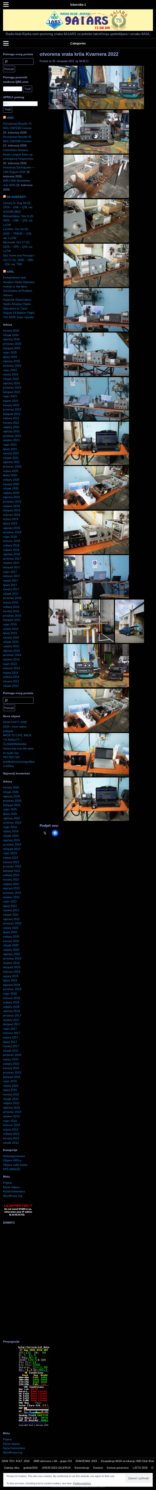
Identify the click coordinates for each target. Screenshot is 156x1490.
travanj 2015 (11, 637)
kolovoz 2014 (11, 668)
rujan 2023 (10, 396)
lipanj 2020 (10, 475)
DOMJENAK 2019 (86, 1461)
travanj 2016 (11, 611)
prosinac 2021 (12, 435)
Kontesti (98, 1467)
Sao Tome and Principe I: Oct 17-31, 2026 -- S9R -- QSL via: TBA (19, 260)
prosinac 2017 (12, 558)
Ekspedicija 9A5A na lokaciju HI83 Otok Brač (127, 1461)
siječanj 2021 (11, 462)
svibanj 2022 (11, 418)
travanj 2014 (11, 681)
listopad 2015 (11, 619)
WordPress (69, 1487)
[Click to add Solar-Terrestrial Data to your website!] (33, 1426)
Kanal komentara (14, 1191)
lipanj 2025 (10, 357)
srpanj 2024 (10, 374)
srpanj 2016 (10, 602)
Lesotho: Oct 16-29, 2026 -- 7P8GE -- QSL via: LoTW (17, 233)
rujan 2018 (10, 536)
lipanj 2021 (10, 449)
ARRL (10, 271)
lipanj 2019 (10, 523)
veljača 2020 (11, 492)
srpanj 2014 (10, 672)
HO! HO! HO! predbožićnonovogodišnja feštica (18, 762)
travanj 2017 (11, 589)
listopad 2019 (11, 510)
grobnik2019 (30, 1467)
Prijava (7, 1182)
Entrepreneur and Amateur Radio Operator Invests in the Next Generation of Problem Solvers (19, 286)
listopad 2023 (11, 392)
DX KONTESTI (16, 196)
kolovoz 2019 (11, 514)
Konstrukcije (82, 1467)
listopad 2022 (11, 414)
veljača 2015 (11, 646)
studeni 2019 (11, 506)
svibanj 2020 (11, 479)
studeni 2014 (11, 659)
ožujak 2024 (11, 378)
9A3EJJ (84, 61)
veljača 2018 (11, 549)
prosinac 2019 (12, 501)
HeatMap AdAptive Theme (92, 1487)
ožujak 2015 (11, 641)
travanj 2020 (11, 484)
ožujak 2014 (11, 685)
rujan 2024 (10, 370)
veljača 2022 (11, 427)
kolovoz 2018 (11, 541)
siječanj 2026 (11, 339)
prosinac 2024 (12, 365)
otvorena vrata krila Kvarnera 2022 (79, 54)
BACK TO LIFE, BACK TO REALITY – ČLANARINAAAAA (17, 740)
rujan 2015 (10, 624)
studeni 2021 (11, 440)
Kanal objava (11, 1187)
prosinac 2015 (12, 615)
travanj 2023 (11, 405)
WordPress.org (12, 1195)
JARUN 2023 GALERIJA (56, 1467)
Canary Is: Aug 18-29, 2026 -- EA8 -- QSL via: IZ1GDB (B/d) (18, 207)
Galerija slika (11, 1467)
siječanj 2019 (11, 528)
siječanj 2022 (11, 431)
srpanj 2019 (10, 519)
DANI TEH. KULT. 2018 (15, 1461)
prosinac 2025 (12, 343)
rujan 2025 (10, 352)
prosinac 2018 (12, 532)
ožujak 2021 (11, 457)
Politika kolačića (82, 1483)
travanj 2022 (11, 422)
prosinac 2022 (12, 409)
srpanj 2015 (10, 628)
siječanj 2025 (11, 361)
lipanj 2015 (10, 633)
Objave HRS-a (12, 1160)
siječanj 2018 (11, 554)
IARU (10, 117)
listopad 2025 (11, 348)
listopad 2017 (11, 567)
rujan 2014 (10, 663)
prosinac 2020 (12, 466)
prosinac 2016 (12, 598)
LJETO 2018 (140, 1467)
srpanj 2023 (10, 400)
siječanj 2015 (11, 650)
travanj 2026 (11, 330)
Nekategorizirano (14, 1156)
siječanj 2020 (11, 497)
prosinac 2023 (12, 387)
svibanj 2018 (11, 545)
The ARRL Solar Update (18, 317)
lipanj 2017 (10, 585)
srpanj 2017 (10, 580)
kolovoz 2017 (11, 576)
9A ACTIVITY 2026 (15, 722)
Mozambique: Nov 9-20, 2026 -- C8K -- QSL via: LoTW (18, 220)
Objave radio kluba (15, 1164)
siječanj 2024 (11, 383)
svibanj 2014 (11, 676)
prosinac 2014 (12, 655)
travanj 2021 (11, 453)
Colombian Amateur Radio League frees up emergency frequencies (18, 154)
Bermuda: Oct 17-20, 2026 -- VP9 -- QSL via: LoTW (18, 247)
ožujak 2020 (11, 488)
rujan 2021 (10, 444)
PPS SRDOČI (11, 1169)
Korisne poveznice (118, 1467)
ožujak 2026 (11, 335)
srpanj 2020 (10, 471)
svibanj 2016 (11, 606)
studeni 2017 (11, 562)
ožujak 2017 (11, 593)
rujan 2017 (10, 571)
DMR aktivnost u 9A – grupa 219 (53, 1461)
